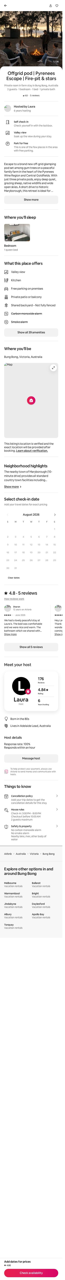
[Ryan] (58, 608)
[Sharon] (7, 608)
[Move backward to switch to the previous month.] (7, 515)
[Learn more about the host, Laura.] (7, 108)
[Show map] (31, 400)
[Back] (6, 5)
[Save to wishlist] (56, 5)
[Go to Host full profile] (31, 691)
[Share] (50, 5)
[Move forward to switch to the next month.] (55, 515)
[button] (54, 529)
